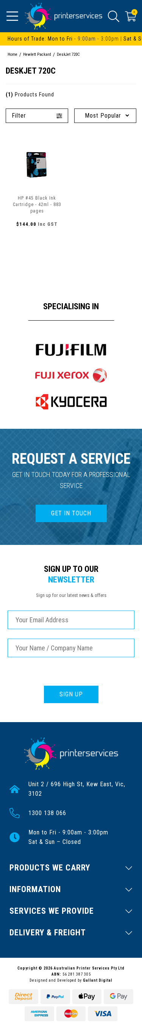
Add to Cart (37, 241)
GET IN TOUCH (71, 513)
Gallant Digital (97, 980)
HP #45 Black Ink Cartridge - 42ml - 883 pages (37, 204)
